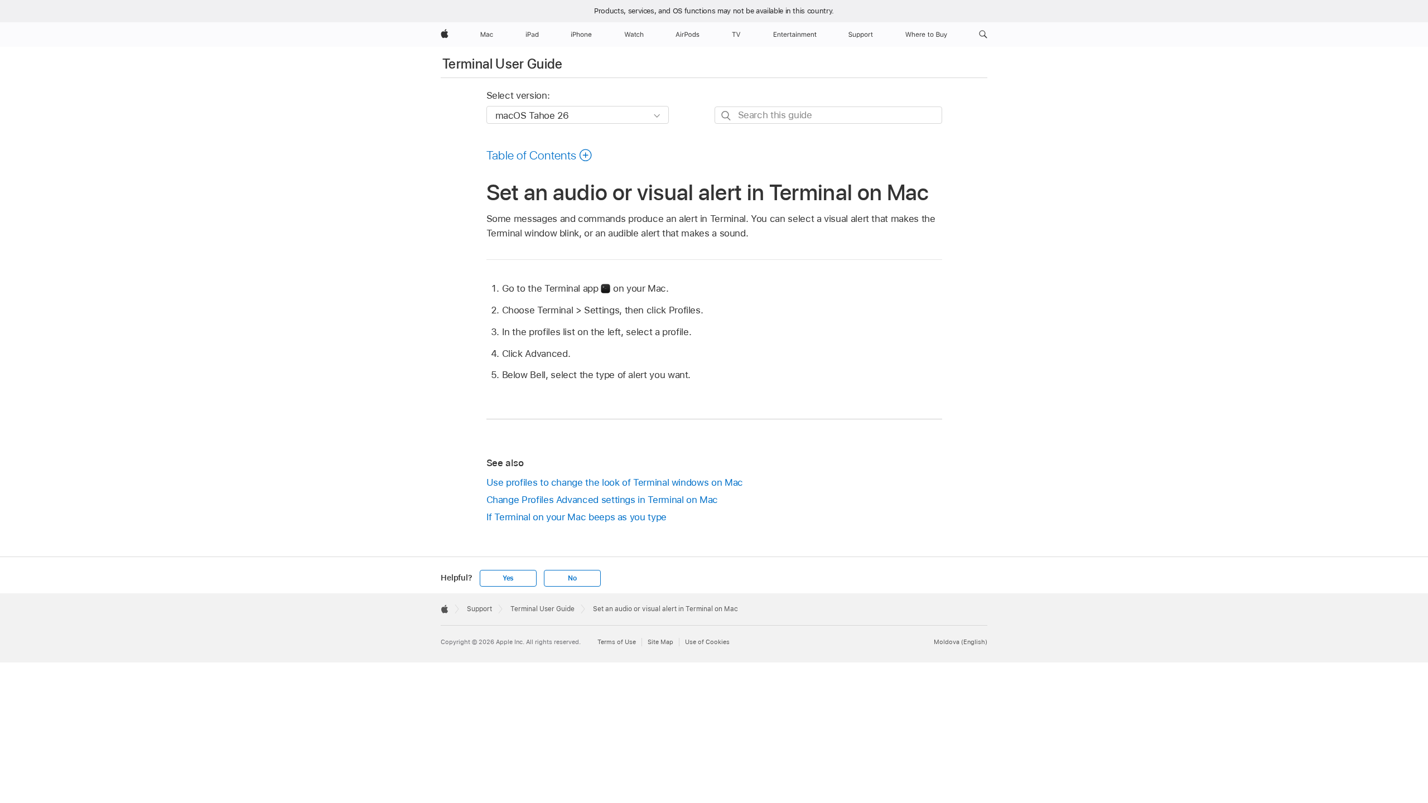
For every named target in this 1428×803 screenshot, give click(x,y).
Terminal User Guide (502, 64)
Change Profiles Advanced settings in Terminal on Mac (602, 499)
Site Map (660, 642)
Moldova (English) (960, 642)
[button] (983, 34)
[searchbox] (828, 115)
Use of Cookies (707, 642)
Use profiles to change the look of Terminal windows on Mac (614, 482)
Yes (508, 578)
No (572, 578)
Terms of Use (616, 642)
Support (479, 609)
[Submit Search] (726, 116)
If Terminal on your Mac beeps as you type (576, 517)
